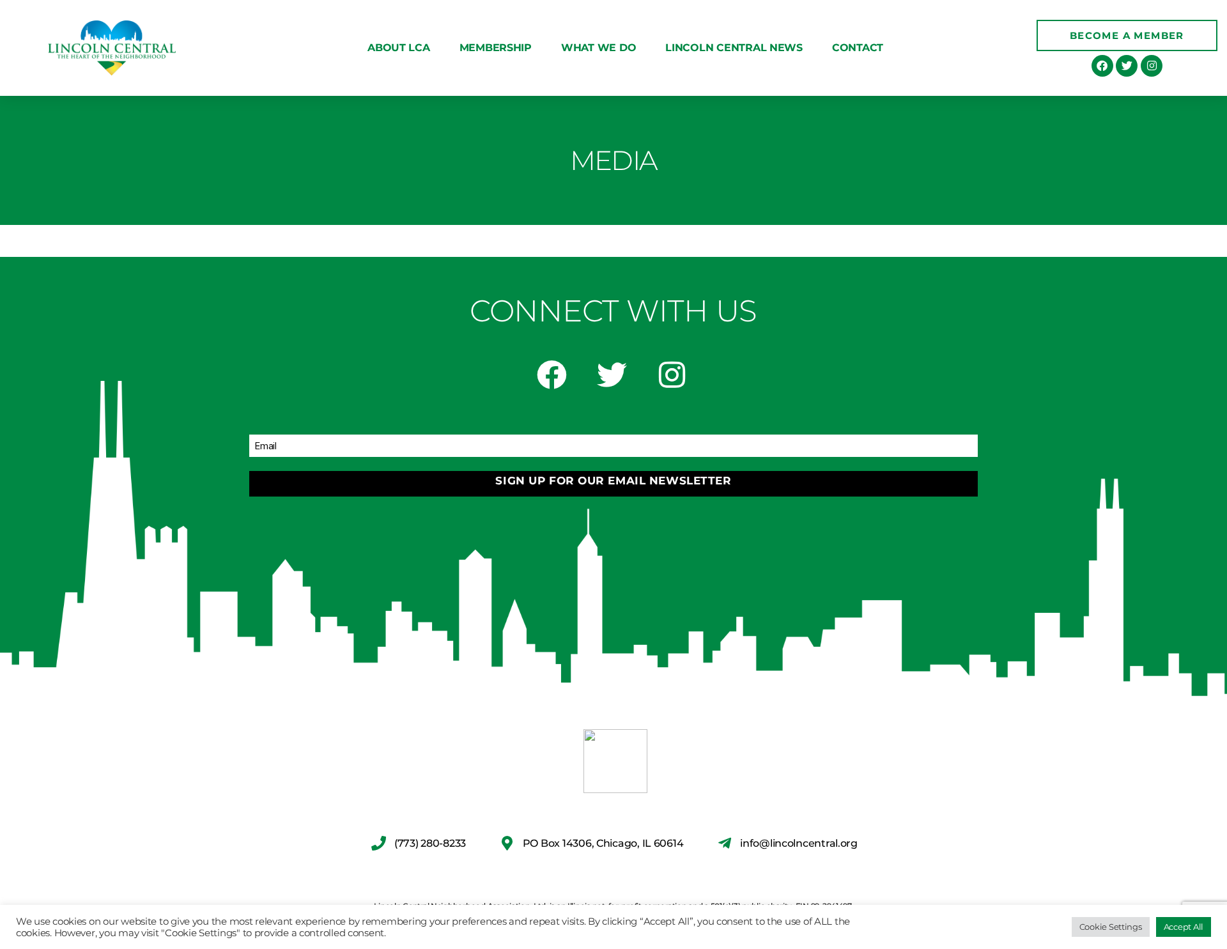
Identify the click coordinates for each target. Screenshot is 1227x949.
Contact (857, 48)
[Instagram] (1151, 66)
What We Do (598, 48)
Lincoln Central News (734, 48)
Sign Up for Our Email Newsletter (613, 480)
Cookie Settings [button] (1110, 927)
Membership (495, 48)
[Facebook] (1102, 66)
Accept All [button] (1183, 927)
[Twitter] (1127, 66)
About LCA (398, 48)
